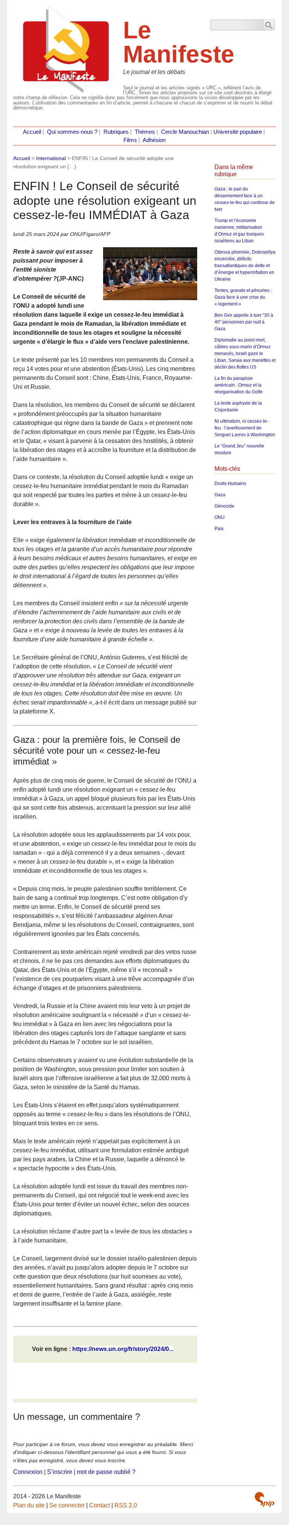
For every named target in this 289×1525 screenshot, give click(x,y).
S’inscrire (59, 1472)
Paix (219, 528)
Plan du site (29, 1505)
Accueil (32, 132)
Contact (99, 1505)
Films (130, 140)
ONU (219, 517)
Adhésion (154, 140)
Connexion (28, 1472)
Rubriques (116, 132)
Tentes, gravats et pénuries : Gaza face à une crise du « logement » (243, 297)
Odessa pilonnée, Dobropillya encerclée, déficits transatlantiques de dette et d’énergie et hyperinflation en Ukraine (244, 265)
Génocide (224, 506)
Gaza (219, 494)
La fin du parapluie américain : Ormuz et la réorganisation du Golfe (238, 385)
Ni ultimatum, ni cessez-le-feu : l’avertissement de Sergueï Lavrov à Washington (244, 428)
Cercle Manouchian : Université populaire (211, 132)
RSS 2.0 (125, 1505)
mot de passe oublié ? (106, 1472)
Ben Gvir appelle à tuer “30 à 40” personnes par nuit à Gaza (243, 322)
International (51, 158)
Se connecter (67, 1505)
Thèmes (145, 132)
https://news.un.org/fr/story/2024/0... (122, 1349)
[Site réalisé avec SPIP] (264, 1499)
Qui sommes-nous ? (72, 132)
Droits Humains (230, 483)
